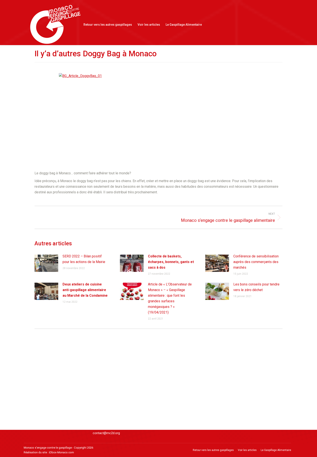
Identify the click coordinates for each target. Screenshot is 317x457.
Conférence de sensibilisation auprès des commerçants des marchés (256, 261)
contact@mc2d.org (106, 433)
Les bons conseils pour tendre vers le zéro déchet (256, 287)
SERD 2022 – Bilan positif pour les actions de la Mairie (84, 259)
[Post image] (46, 263)
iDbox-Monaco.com (61, 452)
